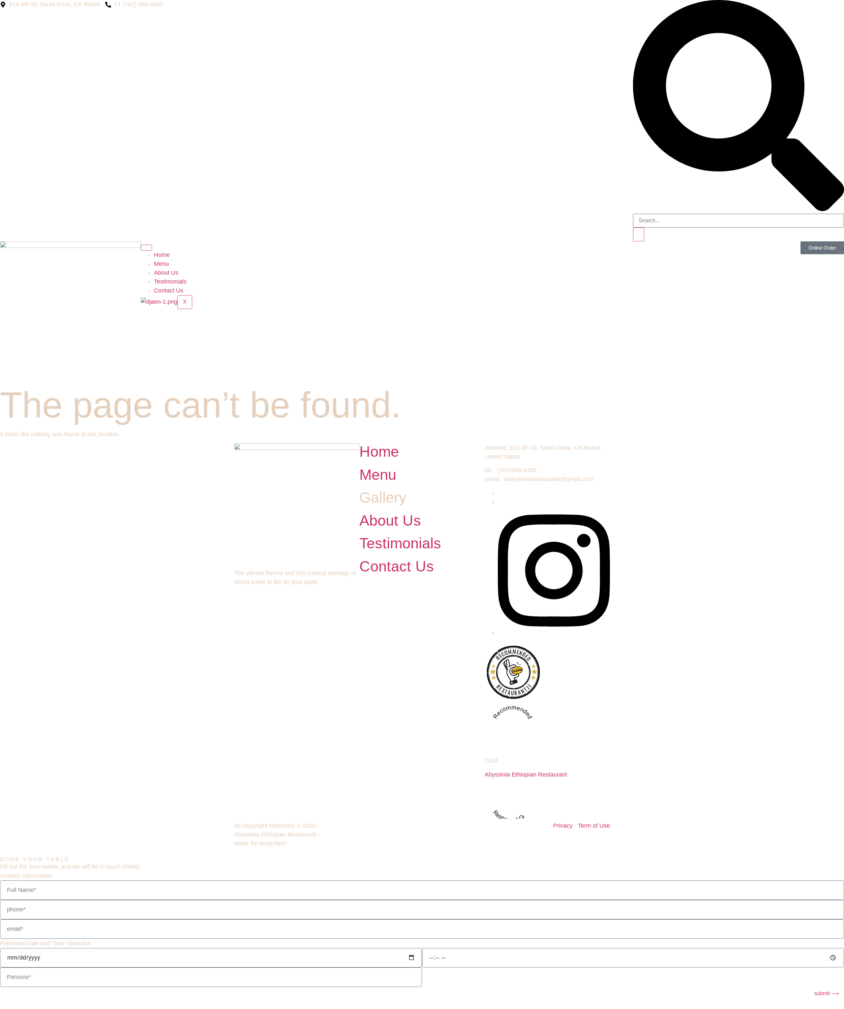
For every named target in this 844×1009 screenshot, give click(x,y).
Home (162, 255)
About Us (166, 272)
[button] (738, 209)
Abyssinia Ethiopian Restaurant (526, 774)
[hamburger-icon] (146, 248)
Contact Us (168, 290)
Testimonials (170, 281)
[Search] (638, 234)
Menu (161, 263)
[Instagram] (554, 632)
